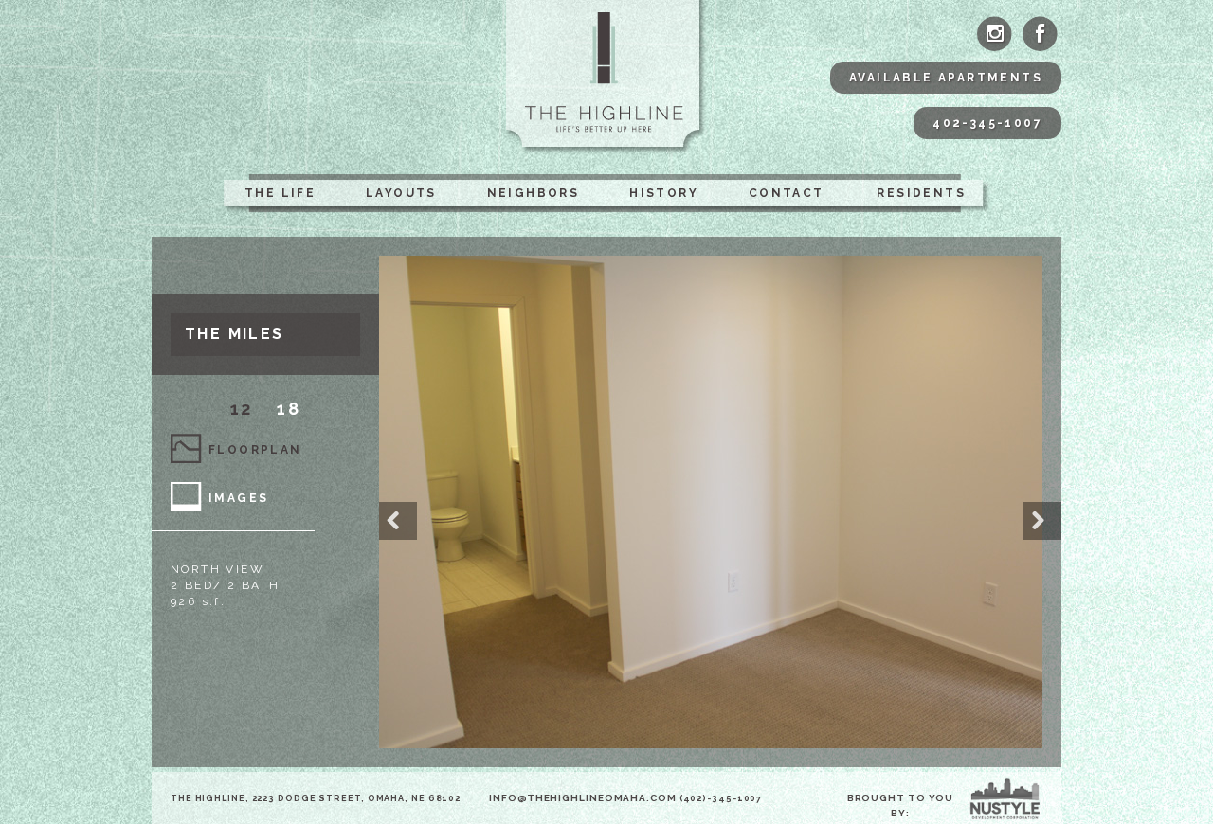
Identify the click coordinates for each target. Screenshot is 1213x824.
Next (1042, 521)
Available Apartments (945, 77)
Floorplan (255, 450)
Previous (398, 521)
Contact (786, 193)
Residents (921, 193)
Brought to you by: (900, 805)
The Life (280, 193)
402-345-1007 (987, 123)
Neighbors (533, 193)
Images (238, 498)
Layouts (401, 193)
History (663, 193)
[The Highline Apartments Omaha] (607, 77)
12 (241, 409)
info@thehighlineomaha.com (583, 798)
